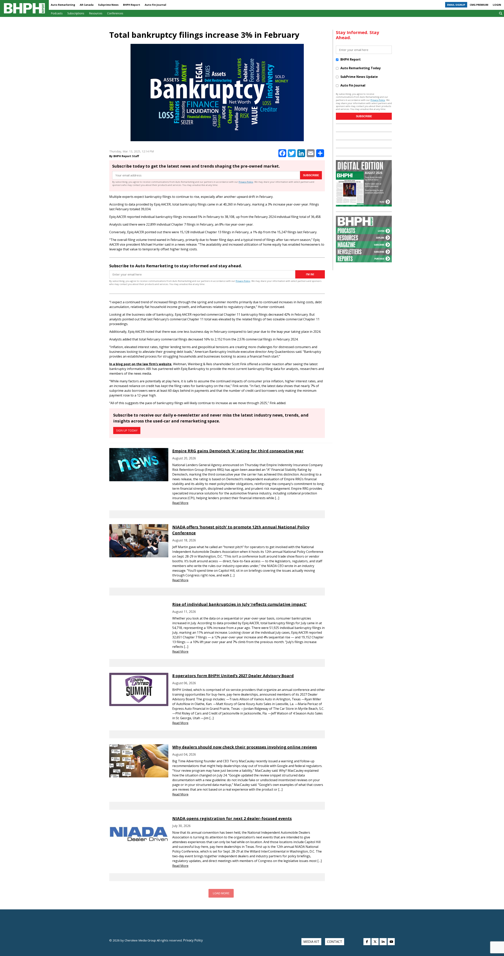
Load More (221, 893)
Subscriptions (75, 13)
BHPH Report (131, 4)
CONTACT (334, 941)
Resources (95, 13)
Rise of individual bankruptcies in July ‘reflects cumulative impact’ (239, 604)
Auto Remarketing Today (360, 68)
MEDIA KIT (311, 941)
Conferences (115, 13)
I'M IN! (310, 274)
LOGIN (497, 4)
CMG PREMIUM (479, 4)
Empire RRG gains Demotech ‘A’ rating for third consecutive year (238, 451)
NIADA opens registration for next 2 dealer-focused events (232, 818)
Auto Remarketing (63, 4)
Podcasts (57, 13)
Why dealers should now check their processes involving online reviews (244, 747)
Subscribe (311, 175)
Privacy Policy (246, 181)
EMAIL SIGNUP (456, 4)
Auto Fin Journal (155, 4)
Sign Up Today (126, 430)
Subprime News (108, 4)
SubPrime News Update (359, 77)
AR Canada (87, 4)
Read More (180, 502)
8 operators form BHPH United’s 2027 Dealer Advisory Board (233, 675)
